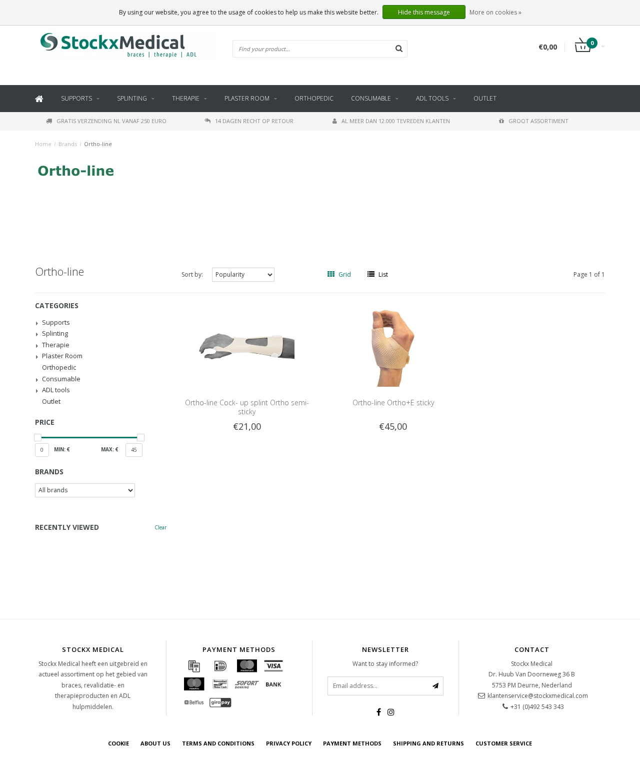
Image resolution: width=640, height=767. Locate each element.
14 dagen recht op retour (254, 121)
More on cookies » (496, 12)
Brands (67, 144)
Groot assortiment (538, 121)
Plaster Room (247, 98)
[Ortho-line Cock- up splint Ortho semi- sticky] (246, 345)
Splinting (132, 98)
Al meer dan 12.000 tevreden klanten (396, 121)
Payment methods (352, 743)
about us (155, 743)
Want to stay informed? (385, 663)
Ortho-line (98, 144)
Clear (160, 527)
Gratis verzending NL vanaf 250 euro (111, 121)
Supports (76, 98)
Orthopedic (314, 98)
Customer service (504, 743)
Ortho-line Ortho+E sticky (393, 402)
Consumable (371, 98)
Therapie (186, 98)
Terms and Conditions (218, 743)
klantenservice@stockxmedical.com (538, 695)
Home (43, 144)
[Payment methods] (194, 665)
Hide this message (424, 12)
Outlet (485, 98)
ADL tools (432, 98)
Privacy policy (289, 743)
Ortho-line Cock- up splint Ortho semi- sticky (247, 407)
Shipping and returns (428, 743)
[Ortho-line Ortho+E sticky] (393, 345)
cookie (118, 743)
